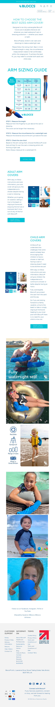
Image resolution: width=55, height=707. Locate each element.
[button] (41, 6)
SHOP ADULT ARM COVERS (15, 220)
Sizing (7, 637)
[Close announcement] (53, 1)
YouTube (27, 611)
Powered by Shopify (41, 699)
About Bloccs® (21, 637)
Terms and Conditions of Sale (32, 648)
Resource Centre (19, 647)
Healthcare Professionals (20, 641)
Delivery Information (8, 643)
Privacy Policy (32, 638)
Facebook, (25, 609)
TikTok (39, 609)
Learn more (33, 1)
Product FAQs (9, 640)
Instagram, (33, 609)
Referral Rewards (19, 658)
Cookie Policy (32, 635)
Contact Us (8, 651)
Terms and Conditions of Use (32, 642)
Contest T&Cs (32, 653)
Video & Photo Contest (20, 654)
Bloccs (34, 699)
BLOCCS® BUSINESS (19, 662)
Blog (17, 651)
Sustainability (20, 644)
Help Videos (8, 649)
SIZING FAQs (27, 159)
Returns (7, 646)
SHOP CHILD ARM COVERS (38, 326)
